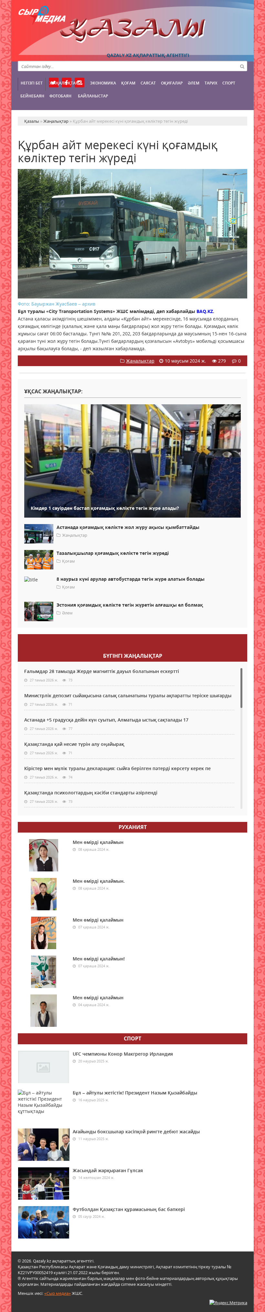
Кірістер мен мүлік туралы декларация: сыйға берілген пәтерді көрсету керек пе (117, 768)
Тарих (211, 83)
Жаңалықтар (63, 83)
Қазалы (132, 30)
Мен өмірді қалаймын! (99, 959)
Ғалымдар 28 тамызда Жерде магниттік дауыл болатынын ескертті (101, 671)
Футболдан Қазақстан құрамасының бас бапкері (129, 1209)
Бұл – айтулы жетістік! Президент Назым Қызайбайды (135, 1093)
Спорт (228, 83)
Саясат (148, 83)
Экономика (103, 83)
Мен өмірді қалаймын (98, 842)
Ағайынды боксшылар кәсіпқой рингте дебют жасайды (136, 1131)
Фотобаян (60, 96)
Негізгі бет (32, 83)
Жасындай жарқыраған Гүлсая (108, 1170)
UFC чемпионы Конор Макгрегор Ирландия (123, 1054)
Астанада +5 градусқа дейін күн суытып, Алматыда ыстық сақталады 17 (106, 720)
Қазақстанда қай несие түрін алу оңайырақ (74, 744)
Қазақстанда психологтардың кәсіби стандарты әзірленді (90, 793)
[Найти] (242, 66)
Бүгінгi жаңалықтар (132, 655)
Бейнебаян (32, 96)
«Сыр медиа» (57, 1293)
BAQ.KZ (204, 311)
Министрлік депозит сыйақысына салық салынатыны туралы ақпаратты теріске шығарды (127, 695)
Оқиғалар (172, 83)
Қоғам (128, 83)
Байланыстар (93, 96)
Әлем (193, 83)
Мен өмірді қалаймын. (99, 881)
